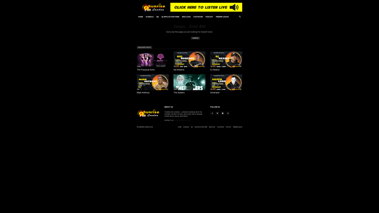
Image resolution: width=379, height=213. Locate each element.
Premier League (222, 17)
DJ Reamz (215, 70)
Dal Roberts (179, 70)
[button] (239, 17)
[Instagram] (217, 113)
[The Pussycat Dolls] (153, 59)
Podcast (209, 17)
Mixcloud (186, 17)
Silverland (214, 92)
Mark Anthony (143, 92)
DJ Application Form (170, 17)
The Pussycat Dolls (146, 70)
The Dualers (179, 92)
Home (140, 17)
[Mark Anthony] (153, 82)
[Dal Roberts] (189, 59)
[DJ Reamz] (226, 59)
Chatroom (198, 17)
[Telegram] (223, 113)
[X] (228, 113)
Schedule (150, 17)
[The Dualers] (189, 82)
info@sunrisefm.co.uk (182, 120)
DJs (157, 17)
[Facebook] (212, 113)
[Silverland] (226, 82)
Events (139, 66)
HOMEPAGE (195, 38)
